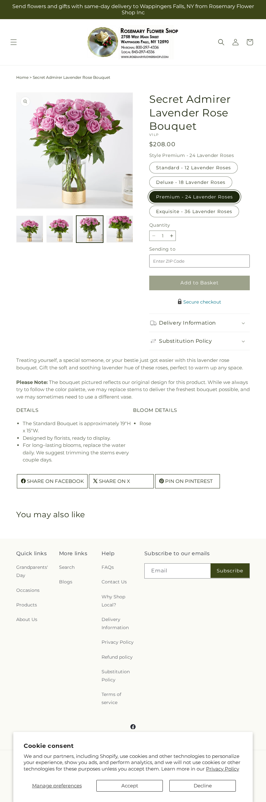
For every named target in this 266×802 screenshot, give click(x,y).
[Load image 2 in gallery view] (59, 229)
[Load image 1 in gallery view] (29, 229)
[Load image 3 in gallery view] (89, 229)
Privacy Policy (222, 769)
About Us (26, 619)
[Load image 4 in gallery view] (119, 229)
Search (67, 567)
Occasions (28, 590)
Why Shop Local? (113, 601)
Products (26, 605)
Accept (129, 786)
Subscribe (230, 571)
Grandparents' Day (32, 571)
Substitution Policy (116, 676)
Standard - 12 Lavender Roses (193, 168)
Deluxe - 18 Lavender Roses (190, 182)
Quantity (159, 225)
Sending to (172, 249)
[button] (13, 42)
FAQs (108, 567)
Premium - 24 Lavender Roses (194, 197)
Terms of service (111, 698)
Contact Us (114, 582)
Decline (203, 786)
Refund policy (117, 657)
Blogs (65, 582)
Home (22, 77)
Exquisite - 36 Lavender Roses (194, 211)
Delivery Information (115, 623)
